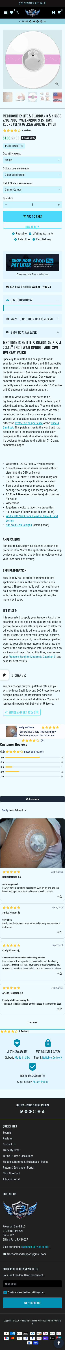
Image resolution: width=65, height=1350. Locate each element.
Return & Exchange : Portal (18, 1167)
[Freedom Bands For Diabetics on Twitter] (21, 1111)
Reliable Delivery (52, 1057)
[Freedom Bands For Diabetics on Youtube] (39, 1111)
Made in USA (22, 1057)
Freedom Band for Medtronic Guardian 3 (32, 656)
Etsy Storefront (11, 1173)
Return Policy (40, 1081)
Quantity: (12, 153)
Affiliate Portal (11, 1179)
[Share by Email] (45, 21)
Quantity (8, 198)
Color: (16, 168)
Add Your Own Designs (19, 525)
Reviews (7, 1138)
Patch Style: (18, 183)
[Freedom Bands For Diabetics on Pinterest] (30, 1111)
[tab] (32, 300)
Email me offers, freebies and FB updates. (26, 1292)
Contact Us (9, 1144)
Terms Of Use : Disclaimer (18, 1156)
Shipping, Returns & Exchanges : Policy (25, 1161)
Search (7, 1132)
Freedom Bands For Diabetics (33, 1320)
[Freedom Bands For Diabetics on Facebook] (26, 1111)
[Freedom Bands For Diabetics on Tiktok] (43, 1111)
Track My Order (11, 1150)
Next (58, 59)
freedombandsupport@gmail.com (24, 1254)
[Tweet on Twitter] (34, 21)
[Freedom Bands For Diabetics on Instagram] (34, 1111)
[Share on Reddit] (41, 21)
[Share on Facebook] (30, 21)
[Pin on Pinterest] (37, 21)
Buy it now (32, 227)
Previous (6, 59)
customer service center (35, 1247)
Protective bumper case (29, 423)
